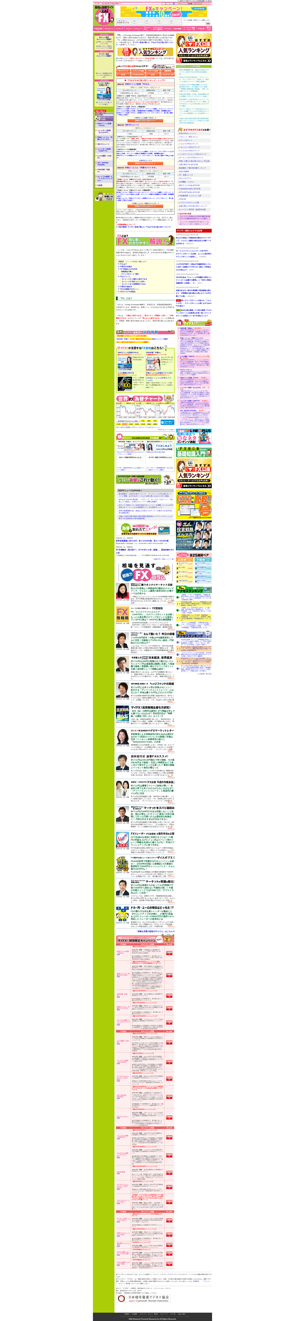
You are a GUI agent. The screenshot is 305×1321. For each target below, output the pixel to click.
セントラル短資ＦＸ (170, 429)
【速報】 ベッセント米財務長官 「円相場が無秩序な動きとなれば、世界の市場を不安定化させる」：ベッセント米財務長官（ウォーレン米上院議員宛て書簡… (196, 597)
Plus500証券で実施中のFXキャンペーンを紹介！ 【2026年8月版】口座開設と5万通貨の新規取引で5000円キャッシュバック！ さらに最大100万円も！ (153, 865)
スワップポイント (185, 140)
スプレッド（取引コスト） (189, 137)
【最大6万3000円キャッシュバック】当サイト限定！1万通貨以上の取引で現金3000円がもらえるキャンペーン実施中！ (195, 372)
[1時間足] (149, 424)
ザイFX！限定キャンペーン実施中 (104, 55)
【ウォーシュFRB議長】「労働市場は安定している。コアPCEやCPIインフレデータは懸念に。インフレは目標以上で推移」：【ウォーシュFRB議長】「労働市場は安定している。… (196, 625)
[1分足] (118, 424)
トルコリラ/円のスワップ (188, 144)
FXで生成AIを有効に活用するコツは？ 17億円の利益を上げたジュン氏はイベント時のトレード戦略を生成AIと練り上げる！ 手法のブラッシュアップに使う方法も (152, 841)
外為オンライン (123, 1007)
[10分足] (131, 424)
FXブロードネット (123, 1116)
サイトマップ (164, 1309)
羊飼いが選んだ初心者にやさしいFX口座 (194, 161)
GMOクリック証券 (123, 952)
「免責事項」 (198, 1285)
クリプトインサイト (177, 1311)
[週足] (149, 421)
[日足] (143, 421)
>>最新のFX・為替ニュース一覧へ (164, 559)
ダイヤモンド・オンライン (141, 1311)
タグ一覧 (172, 1309)
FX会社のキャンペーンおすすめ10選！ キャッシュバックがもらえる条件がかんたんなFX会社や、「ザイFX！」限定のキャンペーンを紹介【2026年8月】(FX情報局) (196, 661)
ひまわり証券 (123, 1252)
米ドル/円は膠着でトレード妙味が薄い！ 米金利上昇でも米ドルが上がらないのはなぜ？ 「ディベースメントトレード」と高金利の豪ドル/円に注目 (152, 789)
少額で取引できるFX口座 (188, 164)
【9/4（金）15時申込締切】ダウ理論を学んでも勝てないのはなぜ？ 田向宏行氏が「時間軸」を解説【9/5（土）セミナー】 (153, 713)
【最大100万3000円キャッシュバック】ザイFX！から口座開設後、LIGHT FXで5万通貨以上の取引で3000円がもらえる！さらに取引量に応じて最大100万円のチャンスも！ (194, 404)
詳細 (118, 954)
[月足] (155, 421)
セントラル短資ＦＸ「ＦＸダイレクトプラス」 (104, 178)
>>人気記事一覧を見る (204, 674)
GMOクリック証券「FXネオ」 (104, 124)
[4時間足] (155, 424)
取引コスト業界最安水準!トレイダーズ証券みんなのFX (104, 75)
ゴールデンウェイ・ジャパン (123, 1077)
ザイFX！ (187, 1311)
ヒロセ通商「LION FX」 (104, 157)
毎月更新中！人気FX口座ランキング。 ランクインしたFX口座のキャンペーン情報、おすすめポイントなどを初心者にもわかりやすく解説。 (145, 495)
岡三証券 (123, 1244)
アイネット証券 (123, 1219)
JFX (121, 1096)
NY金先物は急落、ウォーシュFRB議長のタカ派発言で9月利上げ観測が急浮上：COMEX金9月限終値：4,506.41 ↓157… (196, 603)
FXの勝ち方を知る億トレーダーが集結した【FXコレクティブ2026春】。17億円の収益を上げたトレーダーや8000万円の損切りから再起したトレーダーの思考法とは (152, 915)
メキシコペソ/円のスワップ (189, 147)
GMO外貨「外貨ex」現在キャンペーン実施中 (142, 339)
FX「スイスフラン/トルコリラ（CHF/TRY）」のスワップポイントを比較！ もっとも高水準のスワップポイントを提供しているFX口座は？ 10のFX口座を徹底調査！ (152, 616)
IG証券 (99, 185)
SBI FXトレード (103, 144)
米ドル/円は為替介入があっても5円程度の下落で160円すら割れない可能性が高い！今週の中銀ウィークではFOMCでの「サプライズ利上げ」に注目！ (152, 889)
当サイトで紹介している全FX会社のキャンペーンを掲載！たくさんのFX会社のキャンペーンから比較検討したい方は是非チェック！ (146, 506)
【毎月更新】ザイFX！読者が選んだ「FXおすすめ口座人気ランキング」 (145, 227)
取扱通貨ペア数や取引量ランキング (192, 168)
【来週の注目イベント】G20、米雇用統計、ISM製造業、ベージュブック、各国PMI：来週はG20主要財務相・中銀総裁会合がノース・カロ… (196, 617)
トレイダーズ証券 (122, 1061)
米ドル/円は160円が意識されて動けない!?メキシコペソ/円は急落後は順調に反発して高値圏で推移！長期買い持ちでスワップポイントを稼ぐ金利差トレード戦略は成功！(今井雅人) (196, 668)
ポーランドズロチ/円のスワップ (191, 158)
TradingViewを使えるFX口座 (190, 189)
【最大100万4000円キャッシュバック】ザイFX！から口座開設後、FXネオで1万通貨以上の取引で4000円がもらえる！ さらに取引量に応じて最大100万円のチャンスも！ (195, 381)
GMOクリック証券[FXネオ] (128, 352)
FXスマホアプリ (185, 178)
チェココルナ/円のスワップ (189, 151)
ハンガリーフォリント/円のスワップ (192, 154)
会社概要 (134, 1309)
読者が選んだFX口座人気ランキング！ (193, 206)
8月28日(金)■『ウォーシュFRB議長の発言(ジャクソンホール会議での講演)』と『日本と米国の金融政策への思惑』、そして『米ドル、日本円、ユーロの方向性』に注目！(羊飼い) (196, 642)
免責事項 (127, 1309)
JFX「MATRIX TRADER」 (102, 164)
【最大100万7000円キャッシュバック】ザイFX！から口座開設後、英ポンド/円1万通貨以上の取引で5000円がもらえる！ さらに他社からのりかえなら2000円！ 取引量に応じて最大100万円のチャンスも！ (195, 362)
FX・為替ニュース (186, 175)
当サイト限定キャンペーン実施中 (104, 38)
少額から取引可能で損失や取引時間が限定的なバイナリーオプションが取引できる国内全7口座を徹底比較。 (145, 517)
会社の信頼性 (184, 171)
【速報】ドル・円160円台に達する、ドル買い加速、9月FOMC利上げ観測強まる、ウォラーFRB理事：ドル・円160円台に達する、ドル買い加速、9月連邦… (196, 610)
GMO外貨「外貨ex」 (154, 352)
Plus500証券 (121, 1172)
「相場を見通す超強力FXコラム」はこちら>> (155, 931)
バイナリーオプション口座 (189, 203)
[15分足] (137, 424)
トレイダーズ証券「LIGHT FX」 (104, 150)
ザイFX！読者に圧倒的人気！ (104, 84)
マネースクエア (123, 1201)
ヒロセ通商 (123, 1041)
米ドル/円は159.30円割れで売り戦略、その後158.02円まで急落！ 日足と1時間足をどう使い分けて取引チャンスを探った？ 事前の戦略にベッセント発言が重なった (152, 764)
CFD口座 (182, 199)
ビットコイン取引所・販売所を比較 (192, 209)
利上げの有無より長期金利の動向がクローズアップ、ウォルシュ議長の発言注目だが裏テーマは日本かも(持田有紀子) (196, 648)
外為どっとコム (123, 974)
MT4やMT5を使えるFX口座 (189, 192)
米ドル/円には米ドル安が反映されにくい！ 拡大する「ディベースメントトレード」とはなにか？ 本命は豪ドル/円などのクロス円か (152, 690)
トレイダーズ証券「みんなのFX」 (104, 131)
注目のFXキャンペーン (187, 133)
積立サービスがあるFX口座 (189, 185)
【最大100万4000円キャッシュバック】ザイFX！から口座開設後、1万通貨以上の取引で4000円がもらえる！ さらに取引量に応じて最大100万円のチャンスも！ (195, 331)
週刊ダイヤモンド (154, 1311)
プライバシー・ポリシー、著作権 (149, 1309)
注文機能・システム (186, 182)
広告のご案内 (181, 1309)
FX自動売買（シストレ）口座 (190, 196)
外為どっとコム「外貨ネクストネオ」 (104, 138)
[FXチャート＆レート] (167, 422)
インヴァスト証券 (122, 1154)
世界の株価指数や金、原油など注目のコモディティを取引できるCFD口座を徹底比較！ (145, 512)
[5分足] (124, 424)
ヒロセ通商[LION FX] (126, 373)
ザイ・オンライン (166, 1311)
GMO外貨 (122, 994)
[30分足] (143, 424)
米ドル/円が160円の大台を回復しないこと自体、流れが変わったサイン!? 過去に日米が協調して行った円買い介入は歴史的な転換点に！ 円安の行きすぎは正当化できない (152, 815)
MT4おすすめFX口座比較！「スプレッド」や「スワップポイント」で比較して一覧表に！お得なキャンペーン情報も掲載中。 (146, 501)
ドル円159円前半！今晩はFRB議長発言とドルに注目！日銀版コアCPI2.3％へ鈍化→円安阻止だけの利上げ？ (152, 640)
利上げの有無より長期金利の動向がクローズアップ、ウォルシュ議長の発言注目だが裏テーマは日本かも (152, 591)
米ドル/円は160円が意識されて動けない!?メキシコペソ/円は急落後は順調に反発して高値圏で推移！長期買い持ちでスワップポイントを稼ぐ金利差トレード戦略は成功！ (152, 665)
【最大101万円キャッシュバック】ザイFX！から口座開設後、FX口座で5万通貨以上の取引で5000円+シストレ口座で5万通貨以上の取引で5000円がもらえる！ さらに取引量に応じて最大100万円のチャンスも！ (195, 393)
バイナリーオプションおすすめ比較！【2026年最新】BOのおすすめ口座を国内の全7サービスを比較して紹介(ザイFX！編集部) (196, 654)
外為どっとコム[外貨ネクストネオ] (159, 373)
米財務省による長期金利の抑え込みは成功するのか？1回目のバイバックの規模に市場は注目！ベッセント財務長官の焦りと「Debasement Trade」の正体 (152, 738)
